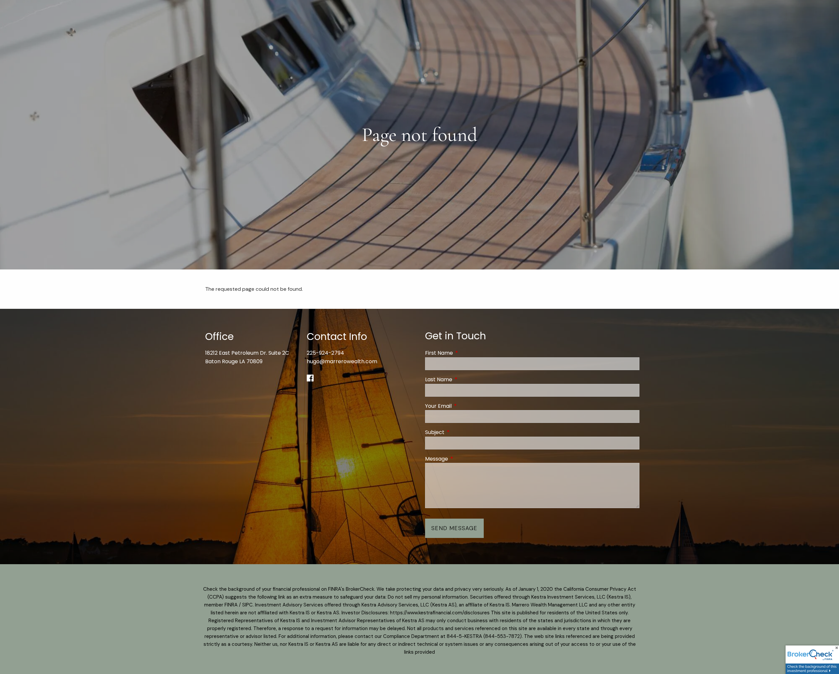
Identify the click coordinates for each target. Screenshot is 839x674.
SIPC (247, 605)
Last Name (465, 379)
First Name (465, 353)
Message (462, 459)
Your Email (464, 406)
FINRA (231, 605)
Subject (461, 432)
